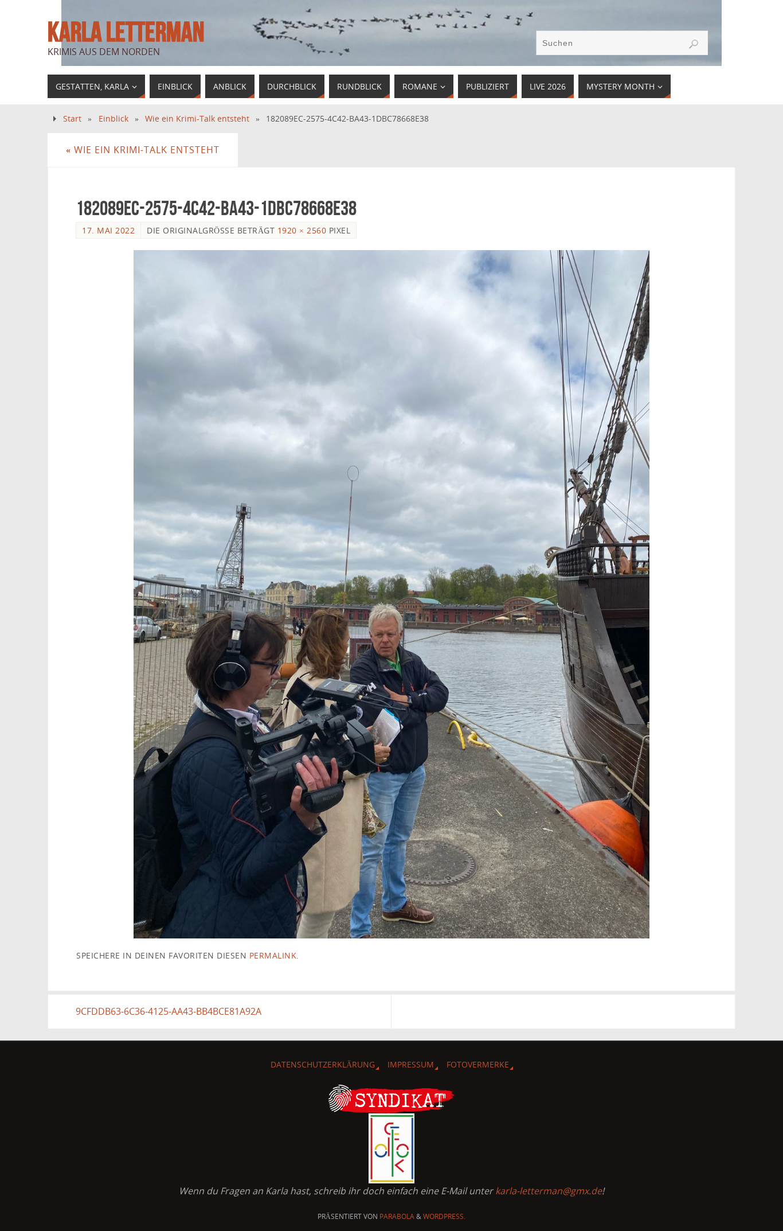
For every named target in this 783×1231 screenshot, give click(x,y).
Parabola (396, 1216)
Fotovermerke (478, 1064)
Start (72, 118)
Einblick (113, 118)
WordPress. (444, 1216)
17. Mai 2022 (108, 230)
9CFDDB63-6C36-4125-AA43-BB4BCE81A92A (168, 1011)
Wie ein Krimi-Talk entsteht (197, 118)
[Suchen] (693, 44)
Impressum (410, 1064)
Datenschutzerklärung (323, 1064)
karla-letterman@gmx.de (548, 1191)
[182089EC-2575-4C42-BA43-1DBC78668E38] (391, 594)
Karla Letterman (126, 32)
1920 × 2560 (302, 230)
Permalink (273, 955)
